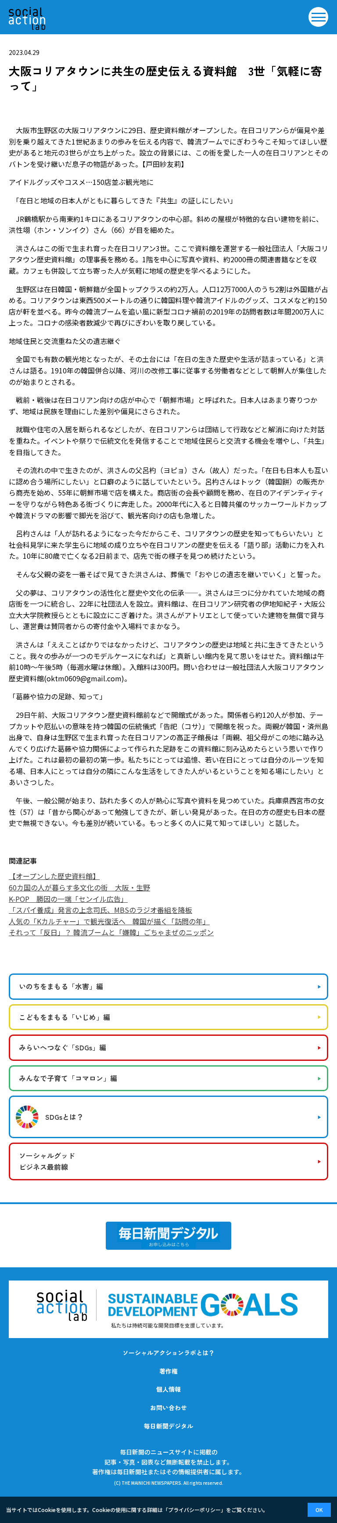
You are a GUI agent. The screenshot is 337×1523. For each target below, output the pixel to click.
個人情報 (168, 1389)
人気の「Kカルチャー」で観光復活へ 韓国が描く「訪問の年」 (109, 921)
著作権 (168, 1371)
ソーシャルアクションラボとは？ (168, 1352)
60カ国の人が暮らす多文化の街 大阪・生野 (79, 887)
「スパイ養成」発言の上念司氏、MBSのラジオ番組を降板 (100, 909)
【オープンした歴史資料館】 (54, 876)
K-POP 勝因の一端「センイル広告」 (68, 899)
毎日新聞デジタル (168, 1426)
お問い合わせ (168, 1407)
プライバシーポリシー (194, 1509)
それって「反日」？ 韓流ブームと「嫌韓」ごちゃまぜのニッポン (111, 932)
